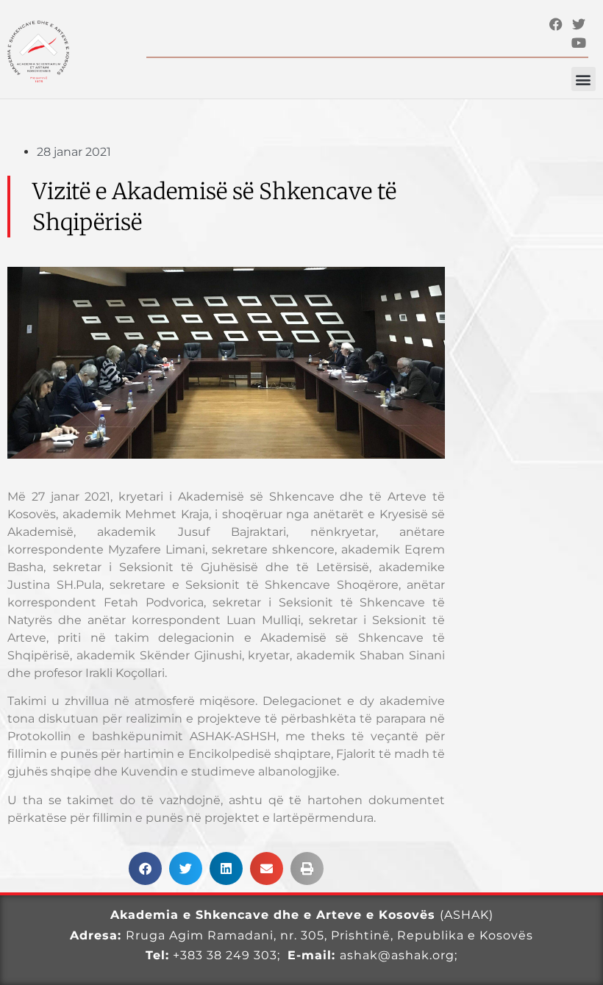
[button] (583, 79)
